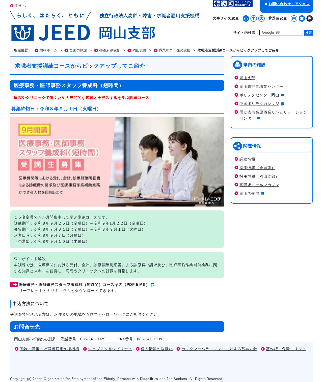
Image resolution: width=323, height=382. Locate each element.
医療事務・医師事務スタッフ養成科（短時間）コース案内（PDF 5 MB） (84, 284)
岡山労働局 (249, 193)
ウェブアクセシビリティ (110, 349)
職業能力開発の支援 (175, 50)
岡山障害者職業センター (261, 86)
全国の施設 (78, 50)
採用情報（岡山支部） (259, 176)
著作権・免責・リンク (286, 349)
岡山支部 (139, 50)
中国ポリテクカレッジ (259, 103)
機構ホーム (48, 50)
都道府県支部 (109, 50)
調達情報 (247, 159)
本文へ (20, 6)
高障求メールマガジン (259, 185)
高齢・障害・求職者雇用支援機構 (49, 349)
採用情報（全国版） (257, 168)
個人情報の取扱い (157, 349)
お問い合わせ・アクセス (289, 4)
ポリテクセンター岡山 (259, 95)
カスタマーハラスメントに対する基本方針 (219, 349)
